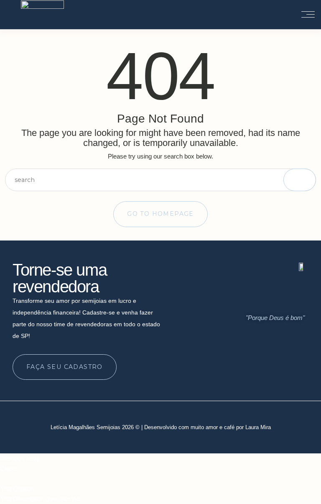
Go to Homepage (160, 213)
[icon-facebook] (281, 371)
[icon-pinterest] (297, 371)
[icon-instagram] (265, 371)
